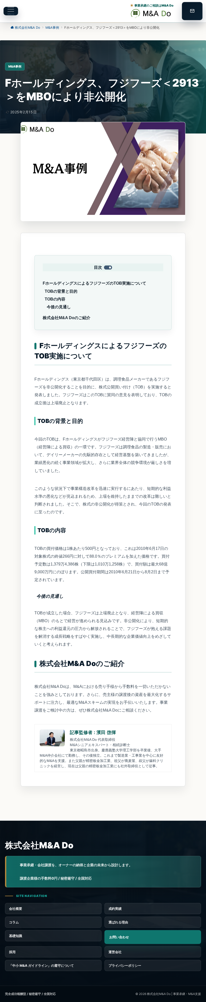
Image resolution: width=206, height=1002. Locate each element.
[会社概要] (153, 951)
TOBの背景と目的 (61, 291)
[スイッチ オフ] (192, 11)
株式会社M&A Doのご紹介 (66, 318)
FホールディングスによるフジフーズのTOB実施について (94, 283)
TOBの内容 (55, 299)
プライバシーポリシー (125, 965)
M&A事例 (14, 66)
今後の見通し (59, 307)
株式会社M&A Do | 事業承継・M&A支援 (174, 994)
